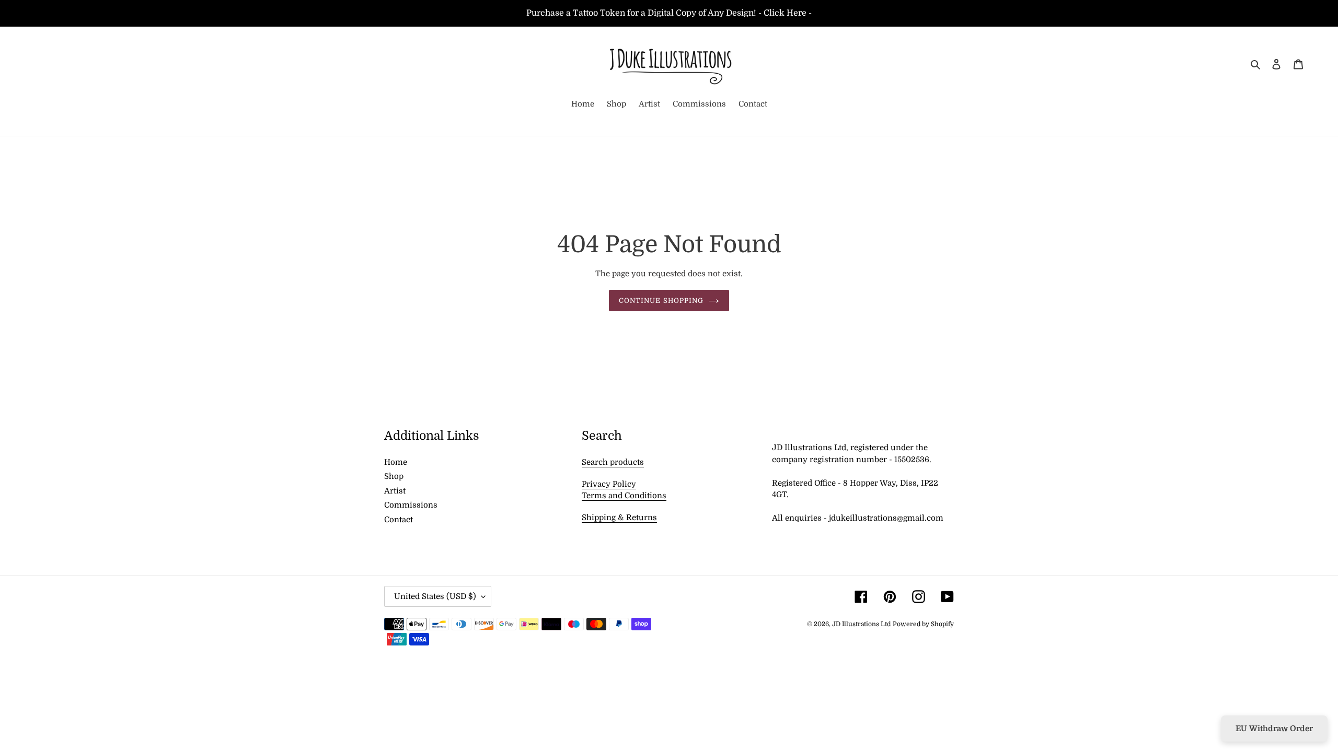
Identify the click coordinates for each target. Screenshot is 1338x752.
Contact (398, 519)
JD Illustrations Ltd (861, 624)
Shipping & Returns (619, 517)
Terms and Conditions (624, 495)
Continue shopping (661, 300)
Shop (393, 476)
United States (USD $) (435, 596)
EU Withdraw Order (1274, 728)
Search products (613, 462)
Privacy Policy (609, 484)
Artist (395, 491)
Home (395, 462)
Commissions (410, 505)
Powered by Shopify (923, 624)
